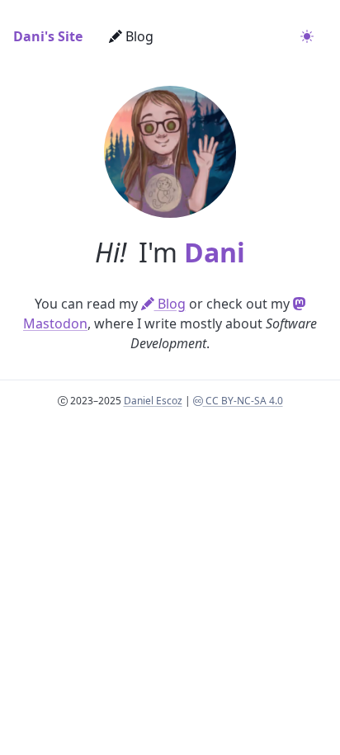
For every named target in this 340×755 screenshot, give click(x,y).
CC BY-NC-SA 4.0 (243, 401)
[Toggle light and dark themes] (307, 36)
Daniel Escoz (153, 401)
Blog (137, 36)
